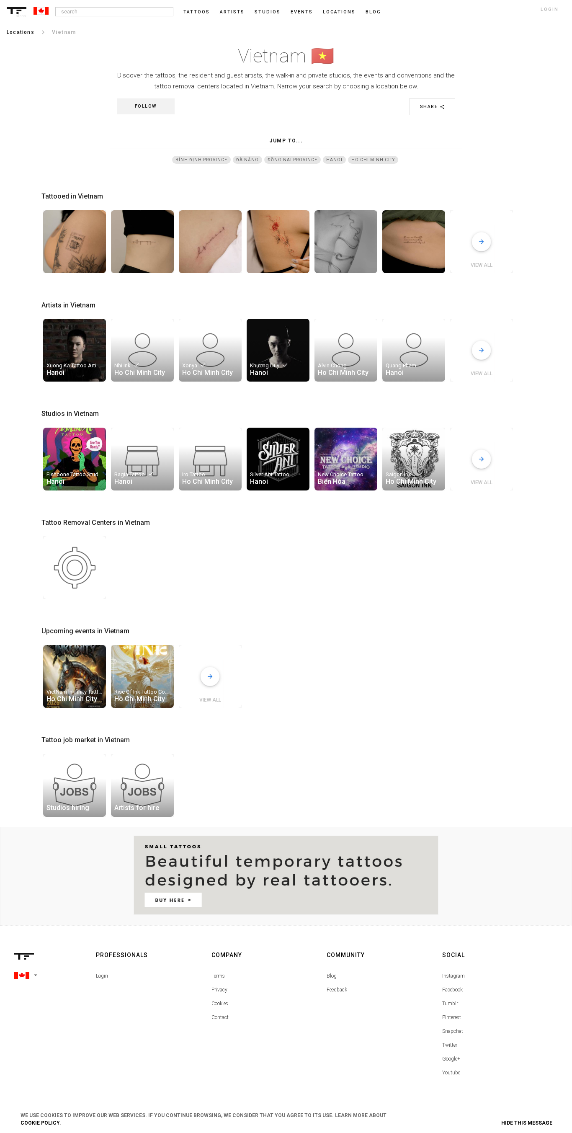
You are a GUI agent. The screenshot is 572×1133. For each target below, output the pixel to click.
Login (102, 976)
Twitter (449, 1045)
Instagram (453, 976)
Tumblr (450, 1004)
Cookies (219, 1004)
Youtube (451, 1073)
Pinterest (451, 1017)
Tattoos (196, 12)
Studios (268, 12)
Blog (332, 976)
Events (302, 12)
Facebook (452, 990)
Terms (218, 976)
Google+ (451, 1059)
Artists (232, 12)
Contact (220, 1017)
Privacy (219, 990)
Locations (339, 12)
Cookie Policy (40, 1123)
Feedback (337, 990)
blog (373, 12)
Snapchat (452, 1031)
